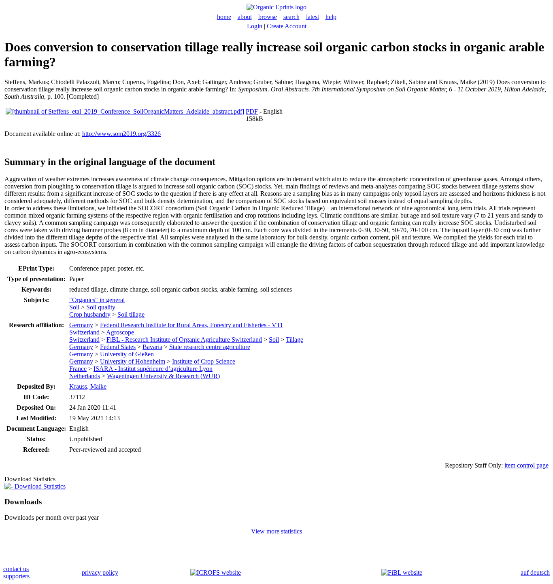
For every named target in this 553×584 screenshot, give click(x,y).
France (78, 368)
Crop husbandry (90, 314)
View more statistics (276, 531)
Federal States (118, 346)
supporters (16, 576)
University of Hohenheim (132, 361)
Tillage (294, 339)
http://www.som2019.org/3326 (121, 133)
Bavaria (152, 346)
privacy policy (100, 572)
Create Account (286, 26)
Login (254, 26)
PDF (252, 111)
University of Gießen (127, 354)
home (224, 16)
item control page (526, 465)
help (330, 16)
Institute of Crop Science (203, 361)
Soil (74, 307)
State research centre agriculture (209, 346)
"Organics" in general (97, 299)
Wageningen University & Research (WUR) (163, 375)
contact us (16, 568)
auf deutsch (535, 572)
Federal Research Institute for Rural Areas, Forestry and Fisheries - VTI (191, 325)
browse (267, 16)
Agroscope (120, 332)
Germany (81, 325)
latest (312, 16)
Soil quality (100, 307)
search (291, 16)
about (245, 16)
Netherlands (84, 375)
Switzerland (84, 332)
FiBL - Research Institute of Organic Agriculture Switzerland (184, 339)
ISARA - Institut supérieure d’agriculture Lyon (153, 368)
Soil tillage (131, 314)
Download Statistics (39, 486)
